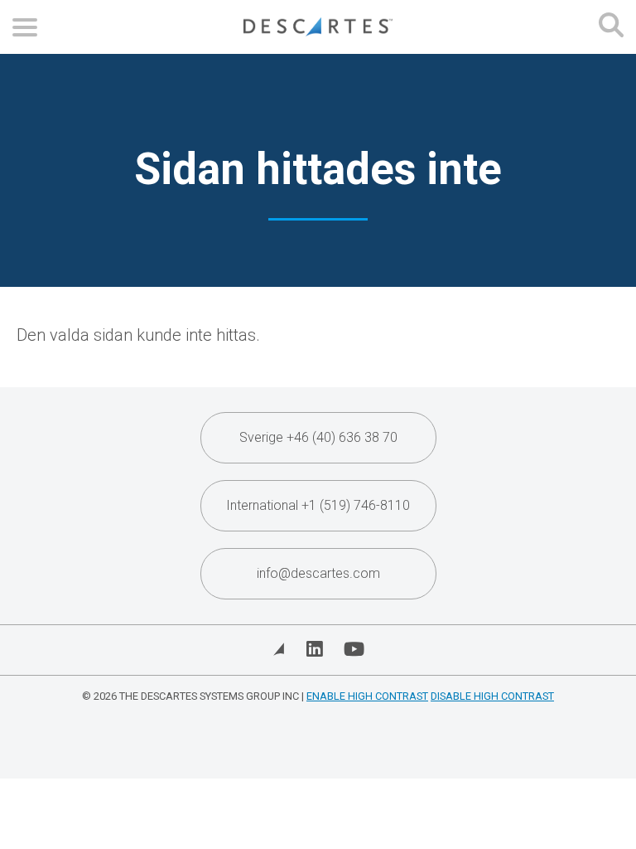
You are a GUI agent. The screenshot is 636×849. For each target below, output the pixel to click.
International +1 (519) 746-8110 (318, 505)
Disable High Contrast (492, 696)
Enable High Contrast (367, 696)
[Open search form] (611, 26)
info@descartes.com (318, 573)
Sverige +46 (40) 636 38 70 (318, 437)
